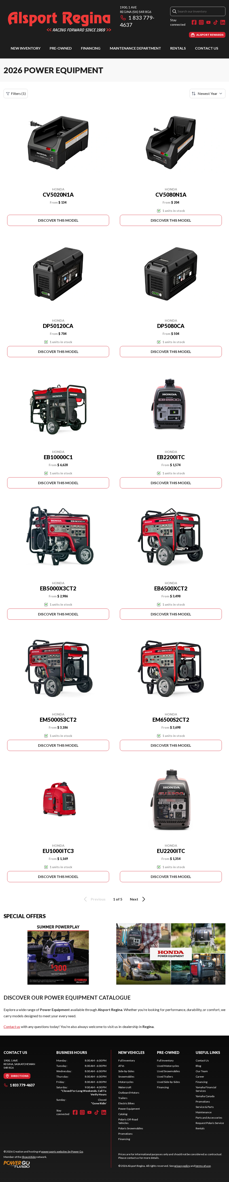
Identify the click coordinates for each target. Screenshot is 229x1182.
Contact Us (206, 48)
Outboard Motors (128, 1092)
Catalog (122, 1114)
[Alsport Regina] (59, 21)
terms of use (203, 1165)
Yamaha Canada (205, 1096)
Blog (198, 1065)
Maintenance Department (135, 48)
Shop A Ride (29, 1157)
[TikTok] (215, 22)
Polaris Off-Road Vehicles (128, 1121)
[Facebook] (194, 22)
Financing (90, 48)
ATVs (121, 1065)
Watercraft (124, 1087)
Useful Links (208, 1052)
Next (134, 899)
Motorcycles (126, 1082)
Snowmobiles (126, 1076)
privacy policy (182, 1165)
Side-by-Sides (126, 1071)
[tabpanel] (81, 1082)
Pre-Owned (61, 48)
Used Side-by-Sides (168, 1082)
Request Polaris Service (210, 1123)
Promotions (125, 1133)
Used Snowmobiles (168, 1071)
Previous (98, 899)
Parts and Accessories (209, 1117)
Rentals (178, 48)
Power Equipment (129, 1108)
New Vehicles (131, 1052)
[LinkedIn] (222, 22)
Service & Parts (205, 1107)
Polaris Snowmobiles (130, 1128)
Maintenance (204, 1112)
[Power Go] (44, 1164)
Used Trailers (165, 1076)
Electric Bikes (126, 1103)
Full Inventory (126, 1060)
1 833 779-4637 (22, 1085)
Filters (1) (18, 93)
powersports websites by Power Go (62, 1151)
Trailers (122, 1098)
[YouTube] (208, 22)
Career (200, 1076)
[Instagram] (201, 22)
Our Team (202, 1071)
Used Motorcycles (168, 1065)
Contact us (12, 1026)
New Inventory (25, 48)
